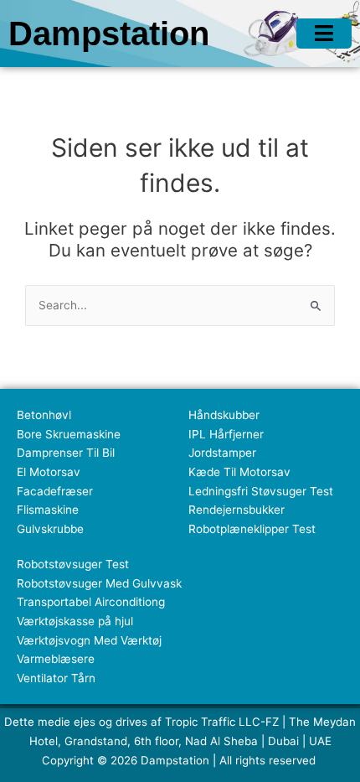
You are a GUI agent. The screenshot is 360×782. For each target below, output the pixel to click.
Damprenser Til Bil (66, 452)
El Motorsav (48, 472)
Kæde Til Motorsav (239, 472)
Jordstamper (222, 452)
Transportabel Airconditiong (91, 602)
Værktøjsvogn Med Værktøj (89, 640)
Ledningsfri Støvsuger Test (260, 491)
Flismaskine (48, 509)
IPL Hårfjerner (226, 434)
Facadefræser (55, 491)
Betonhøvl (44, 415)
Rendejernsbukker (236, 509)
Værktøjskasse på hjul (75, 621)
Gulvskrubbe (50, 529)
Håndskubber (224, 415)
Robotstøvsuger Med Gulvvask (99, 583)
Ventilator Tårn (56, 678)
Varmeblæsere (56, 658)
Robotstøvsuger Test (73, 564)
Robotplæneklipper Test (252, 529)
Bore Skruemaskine (69, 434)
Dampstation (108, 33)
